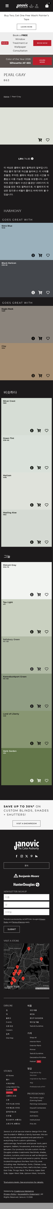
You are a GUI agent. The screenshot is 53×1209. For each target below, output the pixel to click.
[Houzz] (36, 856)
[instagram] (21, 856)
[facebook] (16, 856)
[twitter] (26, 856)
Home (6, 96)
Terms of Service (18, 922)
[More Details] (33, 255)
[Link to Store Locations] (26, 966)
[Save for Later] (48, 140)
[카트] (47, 6)
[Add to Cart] (40, 140)
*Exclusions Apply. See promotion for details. (24, 1182)
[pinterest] (31, 856)
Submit (12, 929)
